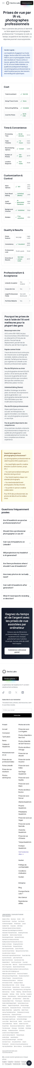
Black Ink (15, 964)
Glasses (4, 996)
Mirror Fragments (6, 967)
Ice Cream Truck (6, 1042)
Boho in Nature (18, 1046)
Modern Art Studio (7, 944)
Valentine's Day (6, 1014)
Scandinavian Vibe (19, 960)
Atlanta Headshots (25, 802)
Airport (24, 1042)
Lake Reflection (14, 1037)
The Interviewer (6, 1028)
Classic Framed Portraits (25, 964)
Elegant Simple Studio (13, 1005)
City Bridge (28, 1028)
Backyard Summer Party (22, 951)
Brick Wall (19, 1039)
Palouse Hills (5, 1008)
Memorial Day (5, 992)
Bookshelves (27, 1001)
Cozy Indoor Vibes (6, 964)
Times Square (18, 1001)
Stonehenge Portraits (7, 937)
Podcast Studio (20, 1035)
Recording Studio (6, 998)
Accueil (4, 729)
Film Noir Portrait (6, 987)
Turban (13, 992)
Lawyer (24, 923)
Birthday (4, 1030)
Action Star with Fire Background (10, 971)
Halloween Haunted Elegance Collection (12, 930)
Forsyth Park (5, 1026)
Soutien (21, 877)
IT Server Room (26, 1008)
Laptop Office (16, 1010)
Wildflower (20, 980)
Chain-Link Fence (25, 987)
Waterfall (28, 1026)
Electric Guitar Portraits (16, 935)
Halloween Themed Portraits (9, 932)
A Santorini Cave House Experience (19, 1044)
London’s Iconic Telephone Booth (10, 1033)
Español (10, 1061)
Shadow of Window (16, 1014)
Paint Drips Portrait (16, 962)
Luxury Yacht (27, 1021)
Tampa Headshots (25, 842)
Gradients (29, 994)
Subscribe (17, 715)
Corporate (13, 926)
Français (24, 1061)
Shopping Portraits (18, 944)
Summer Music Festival (8, 951)
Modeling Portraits (23, 932)
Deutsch (17, 1061)
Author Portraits (19, 948)
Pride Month (5, 1044)
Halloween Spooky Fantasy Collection (11, 928)
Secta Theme (25, 1010)
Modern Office (5, 919)
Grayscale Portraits (17, 978)
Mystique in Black (18, 983)
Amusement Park (16, 1042)
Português (8, 1064)
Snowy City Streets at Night (9, 1039)
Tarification (6, 737)
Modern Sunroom (23, 1023)
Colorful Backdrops (7, 1023)
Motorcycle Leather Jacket (24, 996)
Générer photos (27, 3)
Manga (22, 985)
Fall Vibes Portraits (7, 946)
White (17, 994)
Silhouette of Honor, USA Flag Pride (22, 989)
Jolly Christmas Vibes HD (8, 1035)
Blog (20, 888)
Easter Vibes (26, 998)
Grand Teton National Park (9, 1017)
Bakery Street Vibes (7, 1010)
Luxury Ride (5, 1021)
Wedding (18, 992)
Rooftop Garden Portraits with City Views (12, 942)
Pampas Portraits (17, 946)
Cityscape (14, 1028)
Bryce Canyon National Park (17, 1026)
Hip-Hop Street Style (7, 1046)
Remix (4, 741)
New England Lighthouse (8, 1019)
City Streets (21, 1028)
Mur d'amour (23, 897)
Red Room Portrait (6, 989)
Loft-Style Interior (17, 998)
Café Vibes (19, 926)
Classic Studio (16, 987)
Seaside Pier (5, 935)
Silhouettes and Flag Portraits (9, 976)
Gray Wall (25, 962)
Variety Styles (5, 1037)
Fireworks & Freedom (22, 973)
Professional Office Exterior (9, 980)
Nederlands (16, 1064)
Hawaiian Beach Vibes (8, 1001)
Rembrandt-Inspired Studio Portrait (11, 955)
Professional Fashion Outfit (24, 1017)
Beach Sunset (13, 1021)
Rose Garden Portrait (15, 1008)
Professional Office (13, 1030)
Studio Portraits (6, 921)
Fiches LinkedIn (7, 766)
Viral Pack (14, 921)
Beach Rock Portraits (7, 960)
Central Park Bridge (22, 1019)
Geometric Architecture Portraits (10, 939)
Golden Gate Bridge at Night (9, 1003)
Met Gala (12, 994)
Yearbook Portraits (19, 937)
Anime (17, 985)
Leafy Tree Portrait (17, 958)
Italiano (24, 1064)
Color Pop (22, 994)
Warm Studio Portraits (8, 948)
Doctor (19, 919)
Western (4, 1005)
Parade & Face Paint (24, 976)
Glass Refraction (12, 996)
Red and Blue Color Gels (8, 985)
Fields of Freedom (6, 978)
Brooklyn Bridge (25, 1005)
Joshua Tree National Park (9, 1012)
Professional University (23, 1012)
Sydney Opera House (23, 1003)
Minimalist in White (7, 983)
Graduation (5, 994)
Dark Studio (21, 921)
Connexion (6, 733)
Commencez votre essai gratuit (17, 651)
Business (13, 919)
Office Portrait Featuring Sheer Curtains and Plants (15, 969)
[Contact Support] (29, 1063)
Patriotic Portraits (26, 992)
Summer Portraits (6, 958)
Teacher (15, 1023)
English (4, 1061)
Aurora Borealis (27, 1046)
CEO (23, 919)
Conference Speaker (7, 923)
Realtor (20, 1021)
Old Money (22, 1030)
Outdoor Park (5, 926)
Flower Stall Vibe (26, 955)
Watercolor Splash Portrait (9, 973)
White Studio (17, 923)
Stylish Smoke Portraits (19, 967)
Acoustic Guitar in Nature (8, 953)
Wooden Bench (6, 962)
